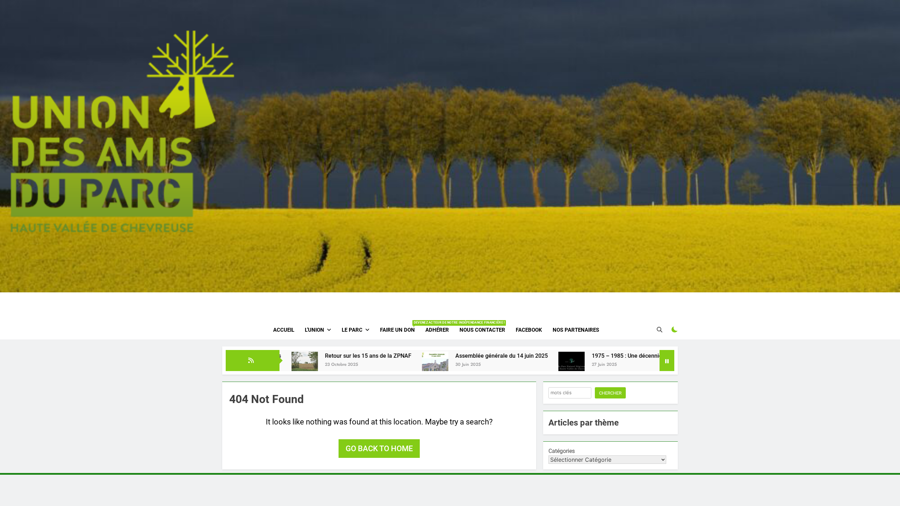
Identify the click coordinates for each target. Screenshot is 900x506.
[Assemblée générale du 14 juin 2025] (380, 365)
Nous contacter (482, 330)
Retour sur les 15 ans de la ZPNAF (313, 355)
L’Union (314, 330)
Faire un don (400, 327)
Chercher (610, 393)
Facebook (529, 330)
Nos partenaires (576, 330)
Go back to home (379, 448)
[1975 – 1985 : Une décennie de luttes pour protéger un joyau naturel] (516, 365)
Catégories (561, 451)
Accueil (283, 330)
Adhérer (437, 330)
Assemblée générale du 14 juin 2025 (446, 355)
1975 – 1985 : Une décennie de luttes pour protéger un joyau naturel (623, 355)
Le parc (352, 330)
